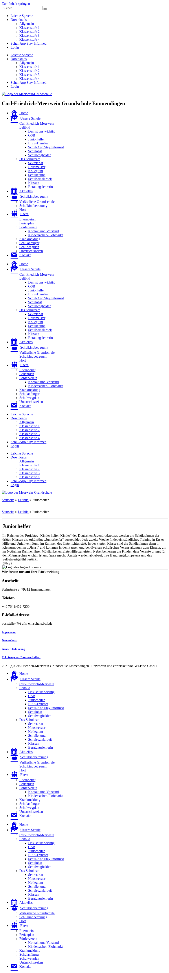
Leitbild (24, 127)
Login (15, 47)
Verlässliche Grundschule (37, 202)
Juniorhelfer (36, 139)
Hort (22, 209)
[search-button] (45, 9)
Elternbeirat (27, 219)
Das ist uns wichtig (41, 131)
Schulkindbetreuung (33, 205)
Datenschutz (9, 640)
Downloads (19, 20)
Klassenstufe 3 (29, 35)
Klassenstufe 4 (29, 39)
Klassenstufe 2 (29, 31)
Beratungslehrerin (40, 187)
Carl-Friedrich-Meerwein (36, 123)
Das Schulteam (29, 159)
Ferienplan (26, 223)
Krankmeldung (29, 239)
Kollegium (35, 171)
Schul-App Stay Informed (28, 43)
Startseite (8, 500)
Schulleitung (37, 175)
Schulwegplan (29, 247)
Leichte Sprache (22, 16)
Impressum (9, 632)
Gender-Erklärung (13, 649)
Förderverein (28, 227)
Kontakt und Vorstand (43, 231)
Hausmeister (36, 167)
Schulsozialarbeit (40, 179)
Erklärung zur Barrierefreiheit (21, 657)
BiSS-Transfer (38, 143)
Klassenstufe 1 (29, 27)
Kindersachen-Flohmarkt (45, 235)
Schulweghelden (39, 155)
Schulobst (35, 151)
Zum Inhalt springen (16, 3)
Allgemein (26, 23)
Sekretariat (35, 163)
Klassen (33, 183)
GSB (31, 135)
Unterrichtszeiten (31, 251)
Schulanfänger (29, 243)
